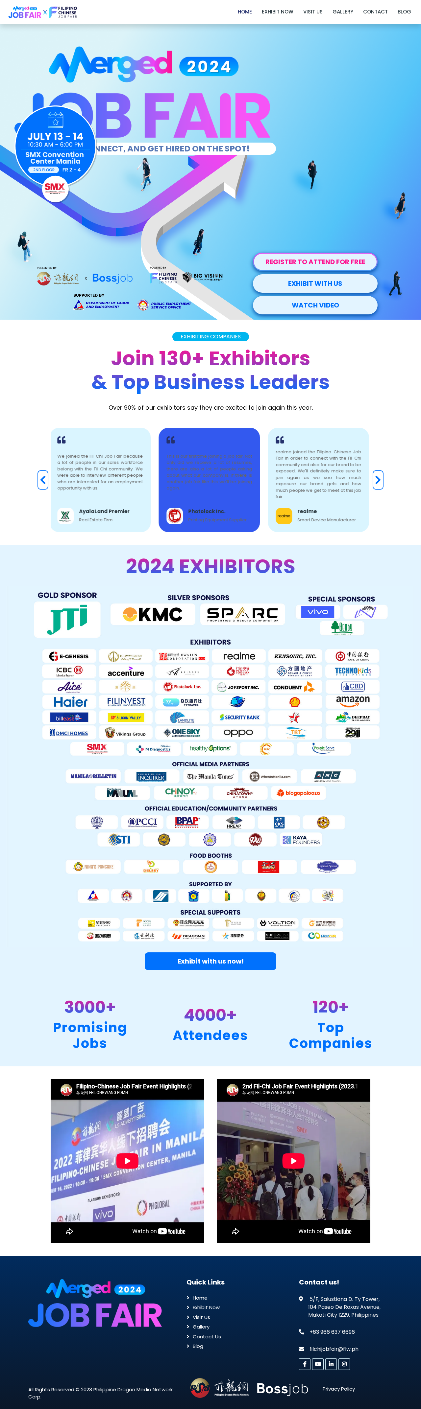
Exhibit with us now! (211, 961)
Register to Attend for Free (315, 261)
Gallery (343, 11)
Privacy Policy (339, 1388)
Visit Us (313, 11)
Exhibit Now (277, 11)
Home (245, 11)
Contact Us (207, 1336)
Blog (404, 11)
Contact (375, 11)
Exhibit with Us (315, 283)
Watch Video (315, 305)
